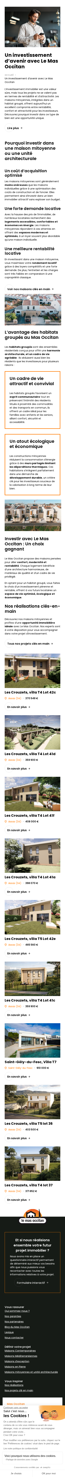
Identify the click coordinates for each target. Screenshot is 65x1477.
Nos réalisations (14, 1385)
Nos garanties (13, 1316)
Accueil (9, 75)
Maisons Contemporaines (20, 1350)
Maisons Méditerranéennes (21, 1356)
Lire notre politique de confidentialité (20, 1448)
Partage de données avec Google (22, 1459)
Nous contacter (14, 1337)
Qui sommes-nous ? (17, 1311)
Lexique (9, 1332)
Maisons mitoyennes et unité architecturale (31, 1372)
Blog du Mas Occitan (17, 1327)
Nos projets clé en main (19, 1390)
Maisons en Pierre (15, 1366)
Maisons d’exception (17, 1361)
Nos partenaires (14, 1321)
